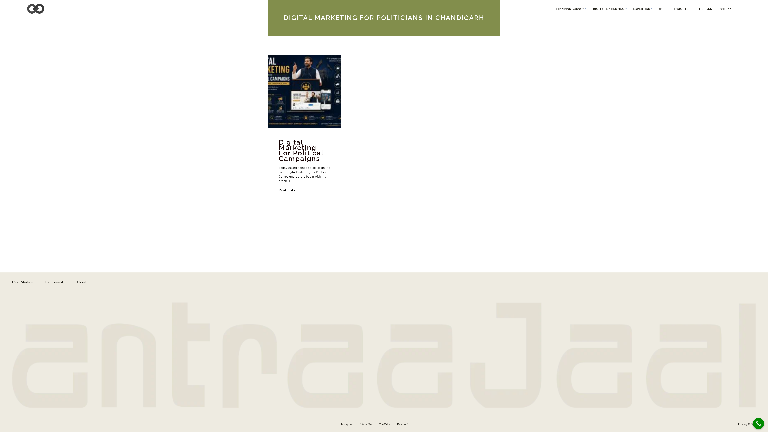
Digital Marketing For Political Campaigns (301, 150)
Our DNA (725, 9)
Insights (681, 9)
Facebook (403, 424)
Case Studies (22, 282)
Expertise (641, 9)
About (81, 282)
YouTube (384, 424)
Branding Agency (570, 9)
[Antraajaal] (35, 9)
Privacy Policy (747, 424)
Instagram (347, 424)
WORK (663, 9)
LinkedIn (366, 424)
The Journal (53, 282)
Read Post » (287, 190)
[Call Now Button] (758, 423)
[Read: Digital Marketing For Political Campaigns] (304, 91)
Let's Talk (703, 9)
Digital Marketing (609, 9)
